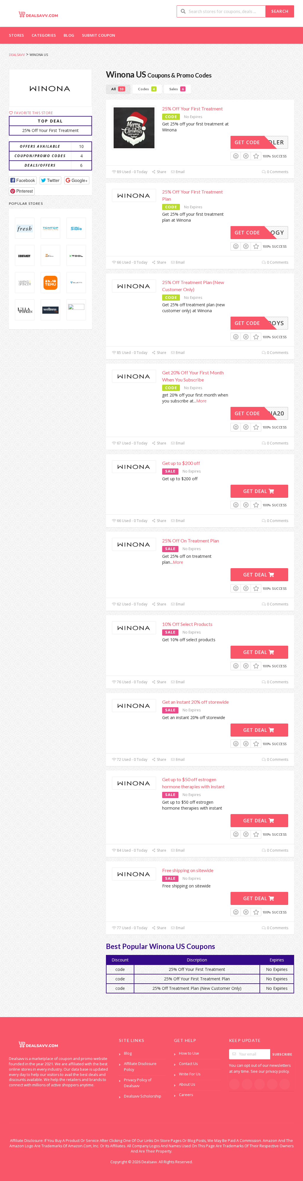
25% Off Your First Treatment (192, 108)
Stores (16, 35)
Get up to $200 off (181, 463)
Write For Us (189, 1074)
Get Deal (256, 491)
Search (280, 11)
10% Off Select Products (187, 624)
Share (161, 171)
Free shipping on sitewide (187, 870)
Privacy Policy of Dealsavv (138, 1082)
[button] (23, 180)
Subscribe (282, 1054)
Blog (69, 35)
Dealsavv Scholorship (142, 1096)
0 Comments (277, 171)
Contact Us (188, 1063)
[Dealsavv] (38, 14)
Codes (146, 89)
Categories (44, 35)
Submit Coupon (98, 35)
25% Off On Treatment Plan (190, 540)
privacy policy (277, 1071)
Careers (186, 1094)
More (201, 401)
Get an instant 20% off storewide (195, 702)
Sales (176, 89)
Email (180, 171)
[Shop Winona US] (50, 88)
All (117, 89)
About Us (187, 1084)
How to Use (189, 1053)
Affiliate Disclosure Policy (140, 1066)
